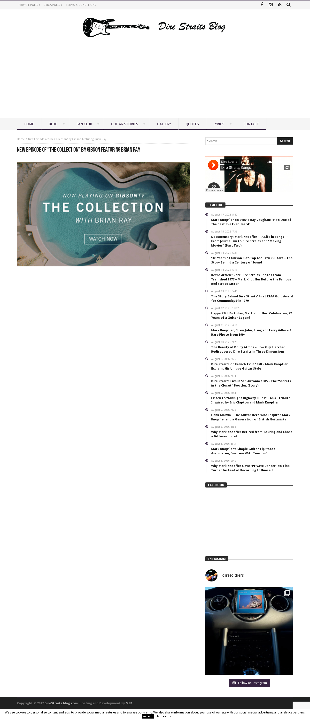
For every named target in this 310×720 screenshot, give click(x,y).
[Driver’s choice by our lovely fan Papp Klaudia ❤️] (249, 631)
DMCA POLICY (53, 5)
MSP (129, 703)
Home (21, 139)
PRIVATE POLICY (29, 5)
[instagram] (270, 4)
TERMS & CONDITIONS (81, 5)
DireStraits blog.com (61, 703)
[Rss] (279, 4)
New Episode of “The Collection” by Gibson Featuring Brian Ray (67, 139)
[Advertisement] (155, 82)
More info (164, 716)
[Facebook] (261, 4)
